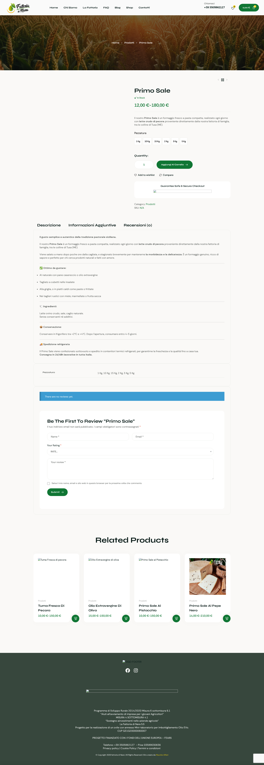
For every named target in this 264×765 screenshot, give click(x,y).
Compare (168, 175)
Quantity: (141, 155)
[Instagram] (136, 670)
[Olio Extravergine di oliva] (106, 576)
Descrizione (49, 225)
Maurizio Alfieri (162, 755)
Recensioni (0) (138, 225)
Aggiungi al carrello (172, 164)
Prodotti (129, 42)
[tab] (48, 225)
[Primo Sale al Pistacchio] (157, 576)
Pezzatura (140, 133)
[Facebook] (127, 670)
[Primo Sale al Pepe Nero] (207, 576)
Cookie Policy (128, 748)
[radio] (138, 141)
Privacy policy (111, 748)
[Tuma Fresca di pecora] (56, 576)
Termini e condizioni (149, 748)
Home (115, 42)
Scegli (75, 618)
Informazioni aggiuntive (92, 225)
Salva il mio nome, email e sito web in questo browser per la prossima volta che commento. (97, 483)
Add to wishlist (146, 175)
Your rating (54, 445)
